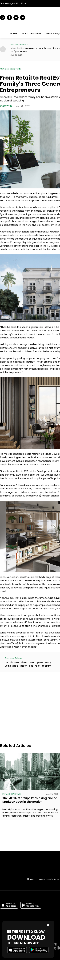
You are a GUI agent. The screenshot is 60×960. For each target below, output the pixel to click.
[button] (3, 49)
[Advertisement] (30, 707)
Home (13, 33)
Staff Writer (6, 106)
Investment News (31, 33)
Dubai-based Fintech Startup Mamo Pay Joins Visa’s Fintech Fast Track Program (28, 664)
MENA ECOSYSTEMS (10, 69)
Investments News (49, 879)
